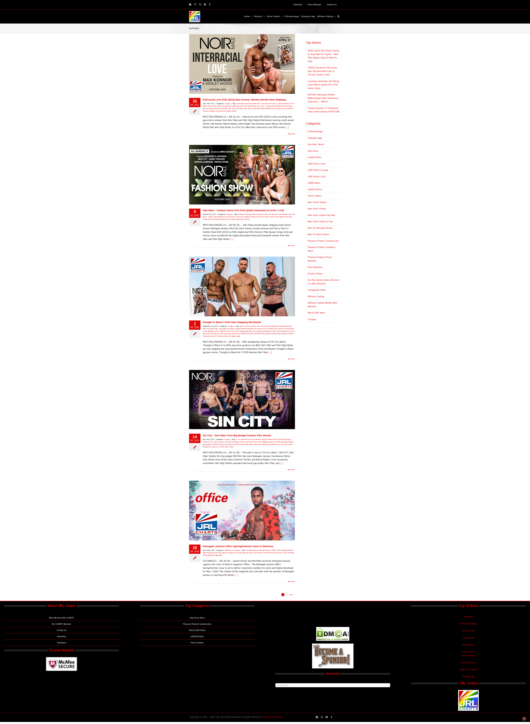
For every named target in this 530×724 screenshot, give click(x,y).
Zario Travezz (245, 219)
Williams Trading (316, 296)
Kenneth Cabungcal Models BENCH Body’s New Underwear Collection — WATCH (323, 98)
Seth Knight (276, 108)
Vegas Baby (218, 555)
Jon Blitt (224, 108)
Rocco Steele (271, 333)
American (253, 326)
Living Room (228, 444)
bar (253, 439)
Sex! (209, 447)
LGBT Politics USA (316, 176)
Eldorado (468, 616)
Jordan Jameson (270, 217)
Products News (315, 273)
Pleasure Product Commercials (323, 240)
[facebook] (210, 4)
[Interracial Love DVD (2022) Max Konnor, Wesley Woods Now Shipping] (242, 64)
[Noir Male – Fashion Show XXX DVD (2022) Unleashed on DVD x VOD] (242, 174)
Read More (291, 134)
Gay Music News (316, 144)
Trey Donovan (221, 111)
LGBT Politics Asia (316, 163)
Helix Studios (468, 655)
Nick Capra (242, 333)
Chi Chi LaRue (268, 329)
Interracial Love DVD (214, 108)
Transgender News (317, 289)
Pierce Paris (225, 219)
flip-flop (284, 442)
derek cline (249, 442)
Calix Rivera (258, 329)
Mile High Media (259, 108)
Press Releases (315, 267)
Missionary (257, 444)
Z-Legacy (227, 103)
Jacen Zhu (287, 331)
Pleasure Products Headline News (321, 249)
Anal (258, 326)
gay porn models (231, 106)
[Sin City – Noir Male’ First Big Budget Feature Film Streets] (242, 400)
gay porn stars (248, 553)
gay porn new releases (245, 106)
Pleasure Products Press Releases (320, 259)
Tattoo (205, 336)
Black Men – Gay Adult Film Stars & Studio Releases (271, 103)
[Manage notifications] (524, 718)
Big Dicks (249, 103)
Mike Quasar (280, 217)
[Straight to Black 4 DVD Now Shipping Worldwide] (242, 286)
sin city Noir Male (222, 447)
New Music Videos (317, 208)
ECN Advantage (315, 131)
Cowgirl (221, 442)
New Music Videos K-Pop (320, 221)
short (278, 333)
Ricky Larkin (288, 444)
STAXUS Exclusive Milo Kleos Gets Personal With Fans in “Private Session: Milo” (322, 71)
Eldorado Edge (315, 137)
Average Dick (274, 326)
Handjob (265, 331)
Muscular (235, 333)
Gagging (243, 331)
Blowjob (250, 329)
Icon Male (272, 331)
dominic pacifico (275, 442)
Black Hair (206, 329)
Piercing (264, 333)
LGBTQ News (228, 550)
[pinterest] (195, 4)
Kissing (220, 444)
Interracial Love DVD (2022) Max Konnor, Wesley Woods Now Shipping (244, 99)
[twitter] (200, 4)
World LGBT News (316, 312)
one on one (279, 444)
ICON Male (468, 651)
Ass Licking (265, 326)
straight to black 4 (287, 333)
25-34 (238, 439)
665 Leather (469, 644)
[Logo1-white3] (194, 12)
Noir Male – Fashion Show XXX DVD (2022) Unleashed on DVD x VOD (243, 210)
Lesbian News (314, 157)
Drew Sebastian (221, 331)
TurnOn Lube (468, 630)
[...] (287, 127)
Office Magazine (208, 555)
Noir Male (250, 333)
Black (270, 439)
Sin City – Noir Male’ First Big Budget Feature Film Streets (237, 435)
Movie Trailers (315, 195)
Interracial (254, 217)
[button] (339, 16)
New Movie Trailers (317, 202)
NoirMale (268, 108)
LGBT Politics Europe (318, 170)
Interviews (313, 150)
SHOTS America (468, 662)
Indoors (208, 444)
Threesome (220, 336)
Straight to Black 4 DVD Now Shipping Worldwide (232, 322)
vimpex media (235, 219)
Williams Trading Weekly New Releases (322, 304)
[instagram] (205, 4)
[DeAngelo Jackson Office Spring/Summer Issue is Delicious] (242, 510)
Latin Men (231, 108)
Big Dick (289, 326)
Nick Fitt (210, 219)
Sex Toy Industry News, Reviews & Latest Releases (323, 281)
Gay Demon (468, 637)
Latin (208, 333)
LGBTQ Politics (315, 189)
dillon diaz (221, 106)
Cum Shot (286, 329)
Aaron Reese (240, 103)
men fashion (258, 553)
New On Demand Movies (320, 227)
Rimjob (205, 447)
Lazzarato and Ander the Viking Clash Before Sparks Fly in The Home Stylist (323, 85)
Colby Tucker (212, 106)
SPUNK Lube (468, 676)
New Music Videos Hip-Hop (321, 215)
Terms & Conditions (273, 716)
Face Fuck (231, 331)
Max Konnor (248, 108)
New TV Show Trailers (318, 234)
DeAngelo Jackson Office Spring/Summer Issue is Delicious (238, 546)
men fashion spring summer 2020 (275, 553)
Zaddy (238, 336)
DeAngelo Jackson (251, 214)
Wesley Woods (231, 111)
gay (204, 444)
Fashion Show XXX (264, 214)
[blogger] (190, 4)
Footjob (290, 442)
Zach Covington (229, 336)
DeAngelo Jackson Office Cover (269, 550)
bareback (241, 214)
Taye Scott (211, 336)
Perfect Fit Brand (468, 669)
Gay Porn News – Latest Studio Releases (268, 106)
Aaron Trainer (244, 326)
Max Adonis (240, 108)
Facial (237, 331)
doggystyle (211, 331)
